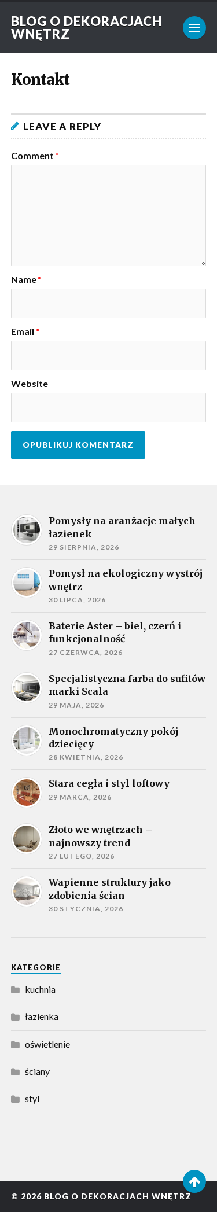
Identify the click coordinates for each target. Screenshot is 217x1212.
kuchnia (40, 988)
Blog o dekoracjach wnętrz (86, 27)
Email (25, 331)
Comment (35, 155)
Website (29, 383)
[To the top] (194, 1181)
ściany (37, 1071)
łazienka (41, 1016)
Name (26, 279)
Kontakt (40, 80)
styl (32, 1098)
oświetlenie (47, 1043)
